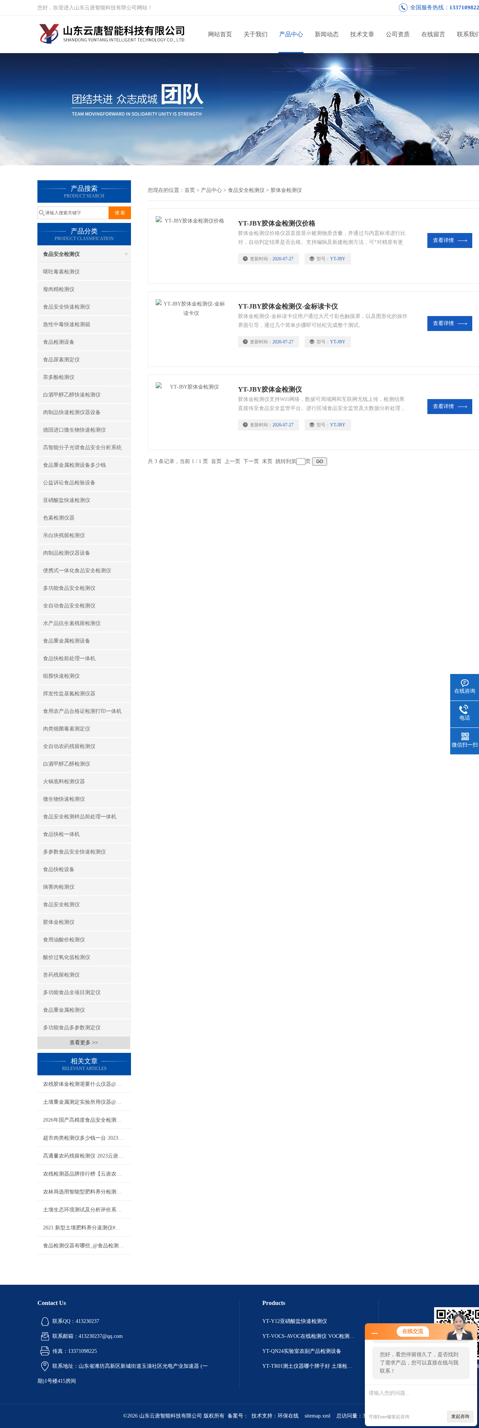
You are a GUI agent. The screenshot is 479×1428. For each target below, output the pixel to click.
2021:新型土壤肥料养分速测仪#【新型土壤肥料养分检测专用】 (87, 1228)
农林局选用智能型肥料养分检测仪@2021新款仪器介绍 (87, 1192)
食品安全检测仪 (61, 254)
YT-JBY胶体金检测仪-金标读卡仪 (288, 306)
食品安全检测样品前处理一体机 (79, 816)
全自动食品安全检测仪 (69, 606)
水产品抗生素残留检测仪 (72, 623)
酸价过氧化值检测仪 (66, 957)
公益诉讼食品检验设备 (69, 482)
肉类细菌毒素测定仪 (66, 729)
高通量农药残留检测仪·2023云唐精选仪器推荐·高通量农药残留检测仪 (87, 1156)
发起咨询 (460, 1416)
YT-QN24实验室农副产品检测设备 (301, 1351)
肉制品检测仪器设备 (66, 553)
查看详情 (443, 240)
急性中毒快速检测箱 (66, 324)
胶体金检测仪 (58, 922)
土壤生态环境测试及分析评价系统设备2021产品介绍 (87, 1210)
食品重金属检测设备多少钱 (74, 465)
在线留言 (433, 34)
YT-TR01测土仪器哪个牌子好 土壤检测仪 (309, 1366)
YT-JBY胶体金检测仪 (270, 389)
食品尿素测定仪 (61, 359)
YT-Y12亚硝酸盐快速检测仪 (294, 1321)
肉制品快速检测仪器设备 (72, 412)
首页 (189, 190)
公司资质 (398, 34)
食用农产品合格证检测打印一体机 (82, 711)
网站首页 (220, 34)
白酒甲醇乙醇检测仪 (66, 764)
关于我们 (256, 34)
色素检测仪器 (58, 518)
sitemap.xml (317, 1416)
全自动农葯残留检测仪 (69, 746)
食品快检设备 (58, 869)
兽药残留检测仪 (61, 975)
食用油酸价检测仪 (64, 940)
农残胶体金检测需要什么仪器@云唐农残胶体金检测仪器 (87, 1084)
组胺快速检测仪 (61, 676)
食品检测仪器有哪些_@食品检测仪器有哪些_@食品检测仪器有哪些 (87, 1245)
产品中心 (291, 34)
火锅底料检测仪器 (64, 781)
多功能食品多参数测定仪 (72, 1027)
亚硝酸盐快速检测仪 (66, 500)
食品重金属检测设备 (66, 641)
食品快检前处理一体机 (69, 658)
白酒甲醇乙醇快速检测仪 (72, 395)
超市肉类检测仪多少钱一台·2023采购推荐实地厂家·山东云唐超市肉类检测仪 (87, 1138)
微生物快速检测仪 (64, 799)
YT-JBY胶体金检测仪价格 (276, 223)
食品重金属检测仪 (64, 1010)
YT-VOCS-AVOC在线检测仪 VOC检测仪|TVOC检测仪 (309, 1336)
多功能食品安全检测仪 (69, 588)
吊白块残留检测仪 (64, 535)
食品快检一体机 (61, 834)
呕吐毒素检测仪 (61, 272)
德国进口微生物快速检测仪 (74, 430)
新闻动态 (327, 34)
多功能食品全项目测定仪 (72, 992)
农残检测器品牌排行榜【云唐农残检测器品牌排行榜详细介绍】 (87, 1174)
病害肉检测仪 (58, 887)
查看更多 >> (84, 1042)
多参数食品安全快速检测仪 (74, 852)
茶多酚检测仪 (58, 377)
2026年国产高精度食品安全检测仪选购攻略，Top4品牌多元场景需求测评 (87, 1120)
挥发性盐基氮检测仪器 (69, 693)
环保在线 (288, 1416)
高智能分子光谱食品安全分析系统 (82, 447)
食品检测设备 (58, 342)
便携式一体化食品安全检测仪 (77, 570)
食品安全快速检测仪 (66, 307)
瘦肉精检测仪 (58, 289)
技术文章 (362, 34)
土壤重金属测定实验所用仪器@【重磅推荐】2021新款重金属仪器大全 (87, 1102)
